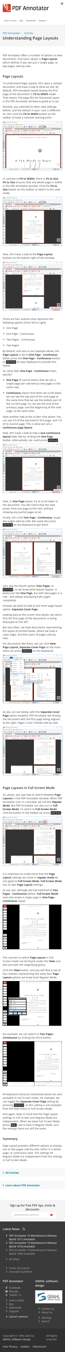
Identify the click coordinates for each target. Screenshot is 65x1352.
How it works (10, 20)
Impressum (39, 1346)
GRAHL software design (17, 1339)
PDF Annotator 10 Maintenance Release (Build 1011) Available (33, 1237)
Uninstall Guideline (20, 1271)
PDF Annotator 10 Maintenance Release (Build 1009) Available (33, 1251)
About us (47, 1312)
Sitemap (46, 1317)
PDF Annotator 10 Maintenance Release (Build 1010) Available (33, 1244)
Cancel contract (18, 1316)
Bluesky (13, 1291)
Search (46, 1321)
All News (14, 1259)
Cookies (25, 1346)
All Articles (12, 1172)
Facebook (14, 1287)
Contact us (48, 1308)
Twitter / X (15, 1295)
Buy (21, 20)
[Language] (62, 3)
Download (31, 20)
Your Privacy (10, 1346)
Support (42, 20)
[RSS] (23, 1229)
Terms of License (19, 1268)
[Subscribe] (52, 1215)
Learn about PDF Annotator (22, 1185)
